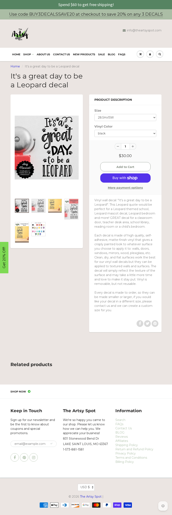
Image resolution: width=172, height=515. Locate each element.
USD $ (85, 487)
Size (97, 110)
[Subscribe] (51, 443)
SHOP (27, 54)
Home (16, 54)
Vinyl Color (103, 126)
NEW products (84, 54)
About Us (43, 54)
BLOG (111, 54)
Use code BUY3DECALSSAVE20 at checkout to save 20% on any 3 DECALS (86, 14)
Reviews (121, 437)
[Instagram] (33, 457)
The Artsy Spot (91, 496)
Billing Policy (124, 462)
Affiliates (121, 441)
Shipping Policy (126, 445)
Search (120, 420)
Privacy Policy (125, 453)
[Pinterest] (24, 457)
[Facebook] (14, 457)
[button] (4, 257)
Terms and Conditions (131, 457)
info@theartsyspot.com (144, 30)
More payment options (125, 188)
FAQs (121, 54)
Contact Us (61, 54)
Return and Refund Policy (134, 449)
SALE (101, 54)
